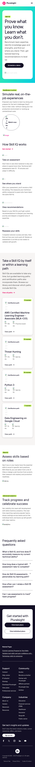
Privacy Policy (16, 761)
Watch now (12, 122)
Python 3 (9, 385)
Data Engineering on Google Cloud (16, 419)
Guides (21, 672)
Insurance (22, 712)
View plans (5, 688)
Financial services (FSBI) (24, 705)
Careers (4, 704)
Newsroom (5, 707)
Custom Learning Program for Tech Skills (15, 651)
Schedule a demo (14, 65)
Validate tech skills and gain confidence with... (17, 653)
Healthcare (22, 709)
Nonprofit (22, 715)
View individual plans (17, 631)
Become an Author (25, 675)
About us (5, 701)
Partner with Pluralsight (23, 679)
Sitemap (5, 681)
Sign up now (8, 735)
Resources (5, 710)
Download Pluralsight (9, 684)
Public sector (23, 719)
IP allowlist (5, 678)
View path (8, 332)
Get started (6, 149)
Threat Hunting (13, 351)
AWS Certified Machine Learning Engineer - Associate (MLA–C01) (17, 315)
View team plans (18, 625)
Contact (5, 672)
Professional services (9, 691)
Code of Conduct (27, 761)
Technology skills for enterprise (12, 656)
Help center (6, 675)
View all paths (7, 293)
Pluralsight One (24, 687)
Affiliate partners (24, 684)
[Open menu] (32, 3)
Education (22, 701)
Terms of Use (7, 761)
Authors (21, 690)
